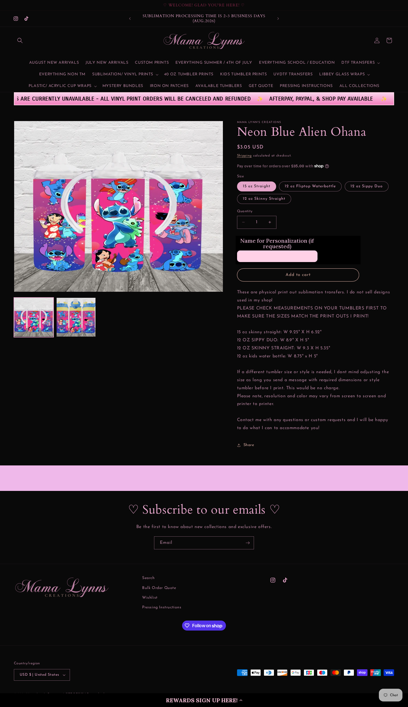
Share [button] (248, 445)
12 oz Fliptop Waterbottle (310, 186)
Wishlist (150, 598)
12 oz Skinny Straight (264, 199)
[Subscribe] (247, 542)
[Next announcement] (278, 18)
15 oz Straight (256, 186)
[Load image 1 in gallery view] (34, 317)
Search (148, 578)
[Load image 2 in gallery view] (76, 317)
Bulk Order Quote (159, 588)
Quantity (245, 211)
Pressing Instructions (162, 607)
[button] (204, 700)
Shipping (244, 155)
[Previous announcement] (130, 18)
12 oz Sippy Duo (367, 186)
